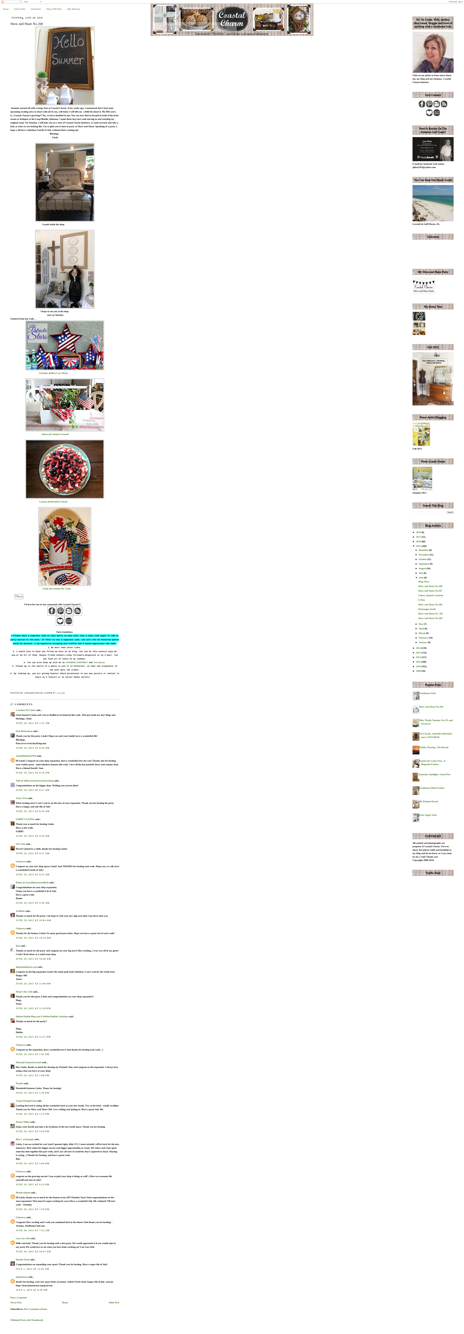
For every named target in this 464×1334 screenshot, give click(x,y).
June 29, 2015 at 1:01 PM (32, 1054)
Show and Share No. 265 (430, 613)
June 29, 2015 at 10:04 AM (33, 920)
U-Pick (421, 600)
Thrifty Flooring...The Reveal (433, 747)
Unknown (21, 861)
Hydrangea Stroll (426, 609)
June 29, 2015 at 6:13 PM (32, 1184)
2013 (418, 652)
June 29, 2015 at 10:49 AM (33, 959)
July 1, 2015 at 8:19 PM (31, 1290)
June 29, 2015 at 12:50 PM (33, 1008)
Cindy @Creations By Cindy (56, 588)
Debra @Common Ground (55, 434)
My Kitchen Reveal (428, 801)
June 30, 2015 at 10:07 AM (33, 1251)
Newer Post (16, 1302)
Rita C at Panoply (25, 1139)
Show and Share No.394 (431, 706)
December (424, 550)
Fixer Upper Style (428, 815)
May (421, 624)
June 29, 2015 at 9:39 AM (33, 903)
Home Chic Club (24, 991)
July (421, 573)
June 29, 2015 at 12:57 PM (33, 1037)
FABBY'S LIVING (25, 819)
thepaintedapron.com (26, 967)
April (421, 628)
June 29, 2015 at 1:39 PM (32, 1093)
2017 (418, 537)
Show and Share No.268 (26, 24)
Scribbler (20, 911)
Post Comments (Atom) (35, 1309)
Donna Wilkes (23, 1122)
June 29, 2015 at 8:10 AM (33, 748)
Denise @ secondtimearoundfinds (32, 882)
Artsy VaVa (21, 798)
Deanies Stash (22, 1259)
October (423, 559)
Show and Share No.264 (430, 618)
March (422, 633)
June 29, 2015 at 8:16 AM (33, 772)
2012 (418, 657)
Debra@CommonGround (28, 1062)
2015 (418, 546)
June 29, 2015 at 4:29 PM (32, 1131)
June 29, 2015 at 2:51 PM (32, 1114)
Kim (18, 946)
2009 (418, 671)
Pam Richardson (24, 731)
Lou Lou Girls (23, 1238)
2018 (418, 532)
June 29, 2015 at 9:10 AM (33, 836)
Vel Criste (20, 844)
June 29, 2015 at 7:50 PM (32, 1209)
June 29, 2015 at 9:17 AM (33, 853)
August (422, 568)
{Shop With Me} (54, 9)
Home (6, 9)
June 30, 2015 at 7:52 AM (33, 1230)
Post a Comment (18, 1297)
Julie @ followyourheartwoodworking (35, 780)
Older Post (114, 1302)
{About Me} (19, 9)
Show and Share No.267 (430, 591)
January (423, 642)
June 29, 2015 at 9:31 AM (33, 874)
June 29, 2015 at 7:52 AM (33, 723)
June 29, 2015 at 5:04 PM (32, 1163)
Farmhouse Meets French (431, 788)
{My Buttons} (73, 9)
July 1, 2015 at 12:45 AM (32, 1269)
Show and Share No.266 (430, 604)
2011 (418, 662)
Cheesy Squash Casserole (430, 595)
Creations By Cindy (26, 710)
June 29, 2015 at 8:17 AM (33, 790)
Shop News (423, 581)
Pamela (19, 1083)
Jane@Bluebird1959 (26, 756)
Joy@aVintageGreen (26, 1101)
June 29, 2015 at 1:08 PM (32, 1075)
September (424, 564)
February (424, 637)
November (424, 554)
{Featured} (36, 9)
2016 (418, 541)
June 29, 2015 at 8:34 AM (33, 811)
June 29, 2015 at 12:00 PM (33, 983)
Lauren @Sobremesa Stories (53, 501)
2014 (418, 648)
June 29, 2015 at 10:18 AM (33, 938)
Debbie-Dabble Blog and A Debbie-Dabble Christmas (42, 1016)
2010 (418, 666)
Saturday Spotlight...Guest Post (434, 774)
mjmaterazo (22, 1277)
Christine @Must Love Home (53, 373)
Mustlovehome (23, 1192)
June (421, 577)
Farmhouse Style (427, 693)
